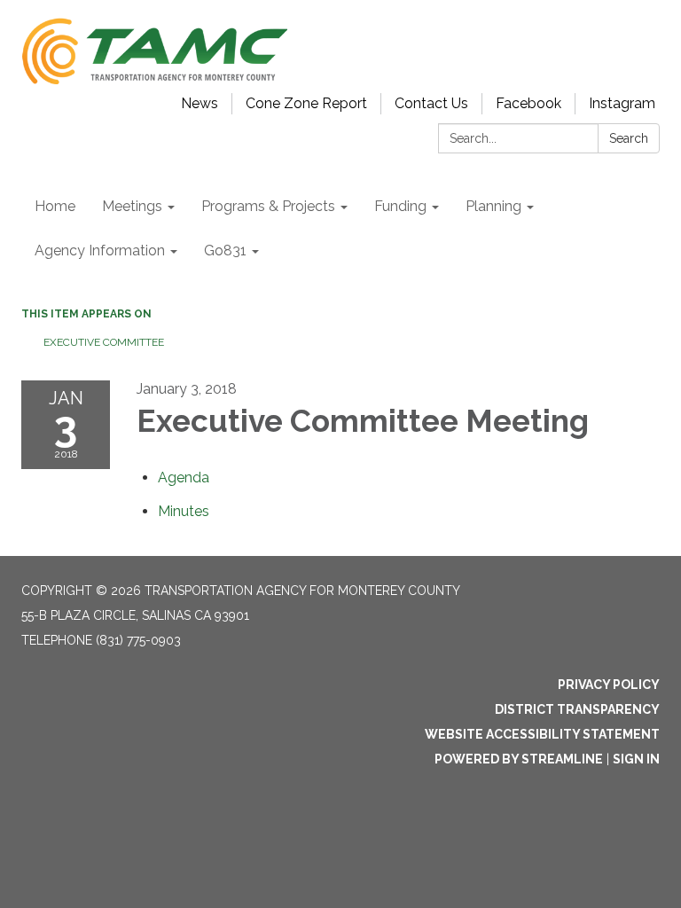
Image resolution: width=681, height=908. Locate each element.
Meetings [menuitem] (132, 206)
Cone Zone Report (306, 103)
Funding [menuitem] (400, 206)
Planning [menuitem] (493, 206)
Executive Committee (103, 342)
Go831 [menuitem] (225, 250)
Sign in (636, 759)
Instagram (622, 103)
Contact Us (431, 103)
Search (628, 138)
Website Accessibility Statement (542, 734)
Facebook (528, 103)
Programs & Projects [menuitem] (268, 206)
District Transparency (577, 709)
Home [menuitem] (55, 206)
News (199, 103)
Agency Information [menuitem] (100, 250)
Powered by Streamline (518, 759)
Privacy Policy (609, 684)
